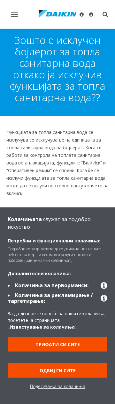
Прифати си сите (57, 344)
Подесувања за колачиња (57, 386)
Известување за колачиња (42, 327)
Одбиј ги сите (58, 370)
